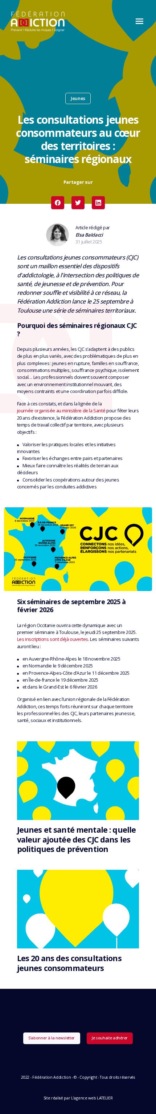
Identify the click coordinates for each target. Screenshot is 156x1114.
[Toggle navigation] (137, 21)
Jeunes (78, 98)
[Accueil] (38, 21)
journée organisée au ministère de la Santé (61, 410)
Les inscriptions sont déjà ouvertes (52, 639)
